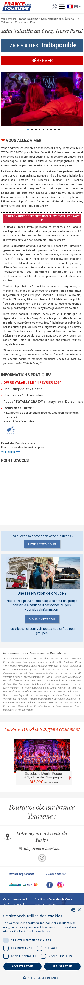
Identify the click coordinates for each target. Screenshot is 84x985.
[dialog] (42, 945)
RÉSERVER (42, 60)
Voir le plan (8, 451)
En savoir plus (41, 931)
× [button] (79, 910)
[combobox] (73, 910)
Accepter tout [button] (22, 966)
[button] (42, 977)
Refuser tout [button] (62, 966)
